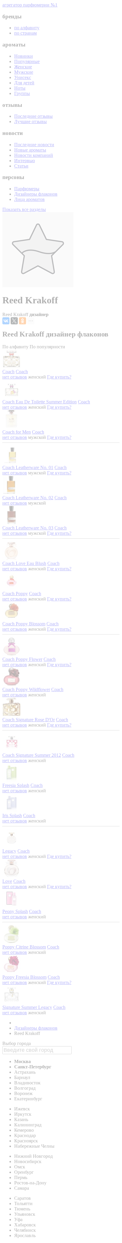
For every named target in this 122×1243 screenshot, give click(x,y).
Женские (23, 66)
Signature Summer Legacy (27, 1007)
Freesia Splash (15, 785)
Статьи (21, 165)
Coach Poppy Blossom (23, 623)
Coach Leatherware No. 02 (27, 497)
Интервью (24, 160)
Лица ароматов (29, 199)
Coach (8, 371)
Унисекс (22, 77)
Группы (22, 93)
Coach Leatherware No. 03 (27, 527)
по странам (25, 33)
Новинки (23, 56)
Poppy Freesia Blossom (24, 977)
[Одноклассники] (22, 320)
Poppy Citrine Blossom (24, 946)
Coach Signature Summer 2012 (31, 755)
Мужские (23, 72)
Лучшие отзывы (30, 121)
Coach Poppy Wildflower (26, 689)
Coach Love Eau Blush (24, 563)
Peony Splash (15, 911)
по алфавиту (26, 27)
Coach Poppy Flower (22, 659)
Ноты (19, 88)
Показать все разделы (24, 209)
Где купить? (59, 376)
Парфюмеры (26, 188)
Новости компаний (33, 155)
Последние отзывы (33, 116)
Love (7, 881)
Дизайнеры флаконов (35, 194)
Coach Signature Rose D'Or (28, 719)
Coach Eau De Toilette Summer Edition (39, 401)
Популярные (27, 61)
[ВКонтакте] (5, 320)
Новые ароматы (30, 149)
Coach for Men (16, 431)
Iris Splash (12, 815)
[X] (14, 320)
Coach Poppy (15, 593)
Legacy (9, 851)
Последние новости (34, 144)
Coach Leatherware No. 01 (27, 467)
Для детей (24, 82)
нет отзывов (14, 376)
